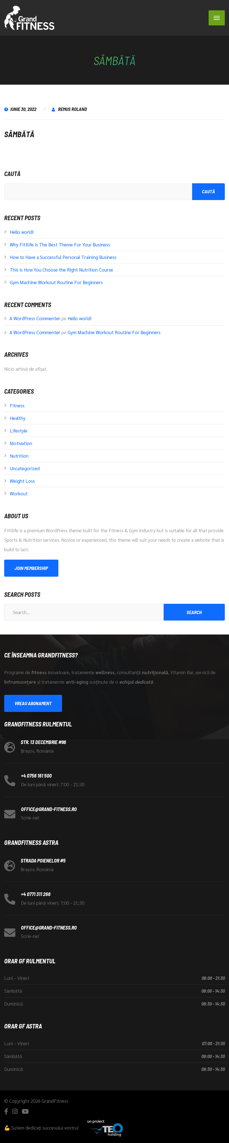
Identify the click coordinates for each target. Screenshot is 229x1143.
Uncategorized (25, 468)
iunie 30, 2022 (23, 109)
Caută (12, 173)
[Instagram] (15, 1111)
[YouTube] (25, 1111)
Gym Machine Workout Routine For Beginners (56, 282)
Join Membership (31, 568)
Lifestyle (18, 430)
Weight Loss (22, 481)
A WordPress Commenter (34, 318)
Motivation (21, 443)
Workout (19, 493)
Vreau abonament (33, 703)
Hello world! (22, 232)
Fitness (17, 405)
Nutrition (19, 456)
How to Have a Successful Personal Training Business (63, 257)
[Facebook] (6, 1111)
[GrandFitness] (29, 18)
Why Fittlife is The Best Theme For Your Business (60, 244)
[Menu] (217, 17)
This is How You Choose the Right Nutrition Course (61, 270)
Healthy (17, 418)
